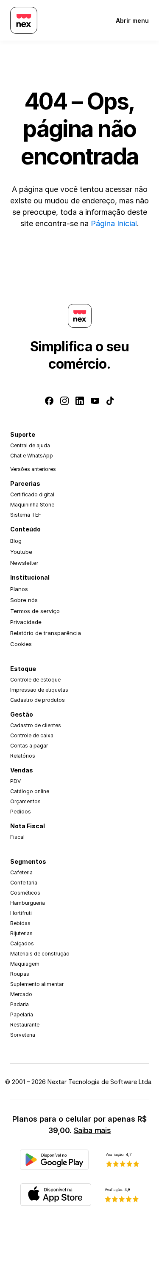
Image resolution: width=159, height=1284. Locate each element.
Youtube (21, 551)
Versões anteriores (33, 469)
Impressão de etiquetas (39, 690)
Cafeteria (21, 872)
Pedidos (20, 811)
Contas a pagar (29, 745)
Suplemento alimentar (37, 984)
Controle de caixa (31, 735)
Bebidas (20, 923)
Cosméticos (25, 893)
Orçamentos (25, 801)
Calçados (22, 943)
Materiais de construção (40, 953)
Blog (16, 540)
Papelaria (21, 1014)
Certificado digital (32, 494)
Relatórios (22, 756)
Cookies (21, 644)
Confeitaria (23, 882)
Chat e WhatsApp (31, 455)
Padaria (19, 1004)
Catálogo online (29, 791)
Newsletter (24, 562)
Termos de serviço (35, 611)
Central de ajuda (30, 445)
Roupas (19, 974)
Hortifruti (21, 913)
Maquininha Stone (32, 504)
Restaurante (24, 1024)
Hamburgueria (27, 903)
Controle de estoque (35, 679)
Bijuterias (21, 933)
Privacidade (26, 622)
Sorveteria (22, 1035)
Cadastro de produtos (37, 700)
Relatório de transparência (45, 633)
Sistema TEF (25, 515)
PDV (15, 781)
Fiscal (17, 837)
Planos (19, 589)
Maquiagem (24, 964)
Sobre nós (24, 600)
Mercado (21, 994)
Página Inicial (114, 223)
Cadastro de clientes (35, 725)
